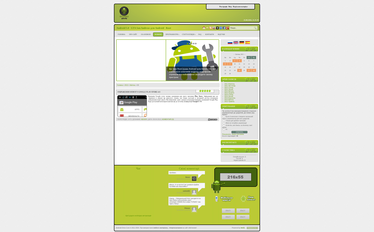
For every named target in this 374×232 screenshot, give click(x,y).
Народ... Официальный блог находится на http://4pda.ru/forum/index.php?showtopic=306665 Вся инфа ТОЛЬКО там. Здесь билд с (185, 201)
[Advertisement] (141, 60)
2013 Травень (229, 101)
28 (253, 70)
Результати (226, 134)
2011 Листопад (229, 86)
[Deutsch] (241, 42)
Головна (120, 85)
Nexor (144, 119)
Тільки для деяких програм (236, 120)
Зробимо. (172, 173)
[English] (236, 42)
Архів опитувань (238, 134)
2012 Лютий (228, 89)
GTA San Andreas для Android (147, 28)
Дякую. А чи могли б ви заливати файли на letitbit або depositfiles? (184, 185)
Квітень (132, 85)
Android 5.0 (122, 28)
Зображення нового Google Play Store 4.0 (138, 92)
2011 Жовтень (229, 84)
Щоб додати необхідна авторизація (138, 216)
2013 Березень (229, 98)
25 (239, 70)
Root (168, 28)
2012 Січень (228, 87)
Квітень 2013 (239, 54)
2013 (126, 85)
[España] (247, 42)
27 (249, 70)
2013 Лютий (228, 96)
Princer (187, 208)
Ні (226, 129)
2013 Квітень (229, 100)
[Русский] (230, 42)
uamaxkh (186, 191)
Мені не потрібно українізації (236, 123)
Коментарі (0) (168, 119)
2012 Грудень (229, 93)
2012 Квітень (229, 91)
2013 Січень (228, 94)
